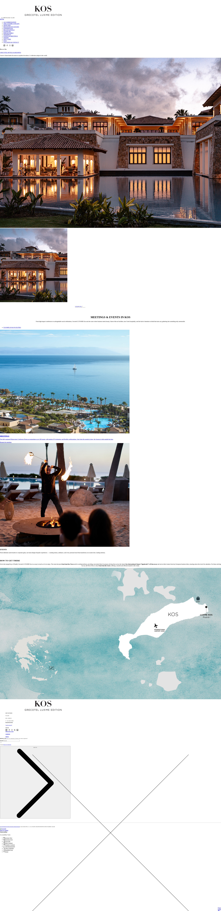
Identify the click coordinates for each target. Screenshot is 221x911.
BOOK (2, 19)
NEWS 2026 (7, 25)
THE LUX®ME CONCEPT (11, 23)
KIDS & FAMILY (8, 33)
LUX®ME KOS (78, 306)
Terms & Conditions (7, 744)
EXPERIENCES (8, 28)
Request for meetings (5, 442)
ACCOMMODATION (9, 22)
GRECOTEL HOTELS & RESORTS (10, 52)
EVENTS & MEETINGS (10, 36)
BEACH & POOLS (9, 30)
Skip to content (4, 830)
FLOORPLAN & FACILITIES (12, 327)
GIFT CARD (7, 39)
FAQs (5, 41)
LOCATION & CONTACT (11, 42)
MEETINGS (4, 436)
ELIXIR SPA (7, 31)
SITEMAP (18, 826)
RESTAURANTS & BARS (11, 27)
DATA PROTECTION (12, 826)
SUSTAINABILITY (4, 826)
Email (1, 740)
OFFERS (6, 37)
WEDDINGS (7, 34)
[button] (3, 832)
